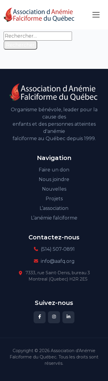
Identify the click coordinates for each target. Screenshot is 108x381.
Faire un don (54, 170)
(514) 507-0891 (58, 249)
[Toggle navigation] (96, 15)
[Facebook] (40, 317)
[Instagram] (54, 317)
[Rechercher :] (38, 36)
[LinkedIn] (68, 317)
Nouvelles (54, 189)
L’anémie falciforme (54, 218)
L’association (54, 208)
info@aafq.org (58, 261)
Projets (54, 198)
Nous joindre (54, 179)
